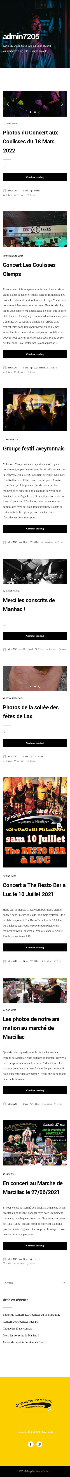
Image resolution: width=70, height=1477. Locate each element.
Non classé (28, 649)
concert (42, 367)
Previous (8, 104)
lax (42, 756)
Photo (25, 190)
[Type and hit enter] (63, 1283)
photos (37, 190)
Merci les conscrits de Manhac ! (21, 1335)
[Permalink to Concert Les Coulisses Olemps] (35, 229)
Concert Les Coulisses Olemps (20, 1321)
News (25, 542)
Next (61, 104)
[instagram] (39, 1444)
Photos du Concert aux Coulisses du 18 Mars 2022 (30, 142)
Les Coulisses (51, 367)
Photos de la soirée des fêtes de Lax (23, 1342)
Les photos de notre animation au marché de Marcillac (32, 1028)
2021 (36, 367)
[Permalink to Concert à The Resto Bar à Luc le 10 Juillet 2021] (35, 822)
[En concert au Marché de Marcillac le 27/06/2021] (35, 1142)
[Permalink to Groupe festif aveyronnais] (35, 409)
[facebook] (30, 1444)
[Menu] (64, 6)
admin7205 (12, 190)
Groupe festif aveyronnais (33, 449)
